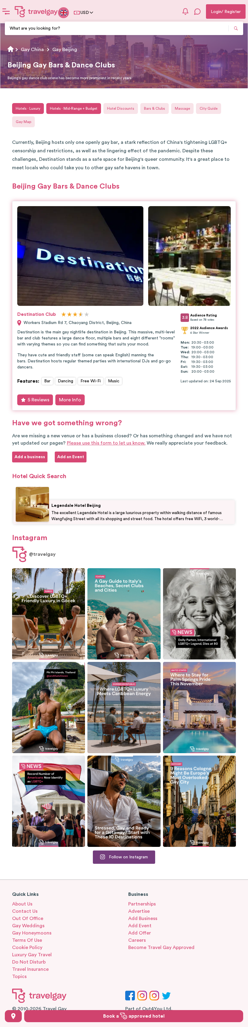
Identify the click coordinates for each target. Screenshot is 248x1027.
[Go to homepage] (36, 11)
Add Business (142, 918)
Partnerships (142, 904)
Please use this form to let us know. (106, 443)
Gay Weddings (28, 925)
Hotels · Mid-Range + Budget (73, 108)
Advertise (139, 911)
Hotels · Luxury (28, 108)
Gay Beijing (64, 49)
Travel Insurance (30, 969)
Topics (19, 976)
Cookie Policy (27, 947)
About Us (22, 904)
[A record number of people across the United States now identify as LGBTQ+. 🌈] (48, 801)
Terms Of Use (27, 940)
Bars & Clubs (154, 108)
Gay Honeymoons (31, 933)
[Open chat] (197, 11)
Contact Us (25, 911)
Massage (182, 108)
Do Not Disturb (29, 962)
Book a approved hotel (134, 1016)
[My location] (13, 1016)
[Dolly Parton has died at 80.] (199, 613)
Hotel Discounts (120, 108)
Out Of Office (27, 918)
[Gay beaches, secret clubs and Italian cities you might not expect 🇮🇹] (123, 613)
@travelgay (42, 554)
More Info (70, 399)
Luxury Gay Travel (32, 954)
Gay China (32, 49)
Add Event (140, 925)
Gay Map (23, 122)
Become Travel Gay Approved (161, 947)
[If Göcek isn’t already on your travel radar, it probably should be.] (48, 613)
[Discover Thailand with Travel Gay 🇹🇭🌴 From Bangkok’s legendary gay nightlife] (48, 707)
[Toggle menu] (6, 11)
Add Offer (139, 933)
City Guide (208, 108)
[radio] (64, 315)
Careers (137, 940)
